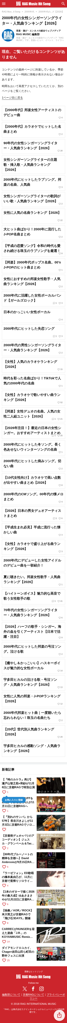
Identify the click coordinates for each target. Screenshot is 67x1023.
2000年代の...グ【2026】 (51, 11)
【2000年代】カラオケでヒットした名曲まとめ (33, 130)
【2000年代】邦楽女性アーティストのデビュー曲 (33, 113)
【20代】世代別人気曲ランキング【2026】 (33, 732)
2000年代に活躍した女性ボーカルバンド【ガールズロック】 (33, 299)
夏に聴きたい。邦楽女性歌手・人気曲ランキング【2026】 (33, 580)
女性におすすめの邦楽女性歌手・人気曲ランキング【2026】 (33, 282)
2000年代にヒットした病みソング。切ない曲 (33, 464)
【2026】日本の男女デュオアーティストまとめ (33, 514)
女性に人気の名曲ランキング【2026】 (33, 216)
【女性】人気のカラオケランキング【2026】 (33, 365)
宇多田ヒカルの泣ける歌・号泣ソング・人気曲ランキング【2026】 (33, 683)
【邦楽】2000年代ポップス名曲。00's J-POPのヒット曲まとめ (33, 265)
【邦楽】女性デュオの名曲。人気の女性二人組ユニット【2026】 (33, 414)
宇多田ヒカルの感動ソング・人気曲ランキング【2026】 (32, 748)
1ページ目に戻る (12, 97)
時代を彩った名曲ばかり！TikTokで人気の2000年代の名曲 (33, 381)
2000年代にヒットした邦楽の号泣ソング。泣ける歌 (33, 650)
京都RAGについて (33, 994)
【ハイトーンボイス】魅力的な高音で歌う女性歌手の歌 (33, 597)
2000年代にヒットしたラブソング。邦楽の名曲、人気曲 (33, 183)
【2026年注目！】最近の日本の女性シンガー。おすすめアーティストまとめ (33, 431)
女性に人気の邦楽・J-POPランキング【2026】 (33, 699)
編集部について (11, 994)
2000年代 (29, 11)
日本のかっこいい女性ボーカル (33, 315)
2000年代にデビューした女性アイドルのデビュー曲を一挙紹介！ (32, 562)
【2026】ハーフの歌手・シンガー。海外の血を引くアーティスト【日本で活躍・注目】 (33, 632)
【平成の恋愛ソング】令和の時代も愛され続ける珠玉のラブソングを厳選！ (33, 249)
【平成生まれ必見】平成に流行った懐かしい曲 (33, 530)
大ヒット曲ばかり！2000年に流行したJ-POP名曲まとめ (33, 232)
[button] (59, 1015)
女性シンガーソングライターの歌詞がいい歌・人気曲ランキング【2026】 (33, 199)
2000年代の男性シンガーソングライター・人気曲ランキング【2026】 (33, 348)
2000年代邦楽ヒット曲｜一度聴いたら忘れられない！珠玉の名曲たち (33, 716)
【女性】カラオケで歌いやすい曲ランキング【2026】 (33, 398)
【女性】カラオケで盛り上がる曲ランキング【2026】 (33, 547)
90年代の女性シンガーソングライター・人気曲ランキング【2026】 (33, 146)
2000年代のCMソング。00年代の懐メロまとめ (33, 497)
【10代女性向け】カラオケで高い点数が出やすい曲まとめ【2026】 (33, 481)
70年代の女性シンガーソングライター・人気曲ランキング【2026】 (33, 613)
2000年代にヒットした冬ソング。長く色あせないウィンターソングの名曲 (33, 448)
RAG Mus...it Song (11, 11)
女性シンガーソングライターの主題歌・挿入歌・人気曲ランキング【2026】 (30, 165)
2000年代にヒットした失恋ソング (33, 332)
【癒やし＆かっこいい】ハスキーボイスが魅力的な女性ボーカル (33, 666)
